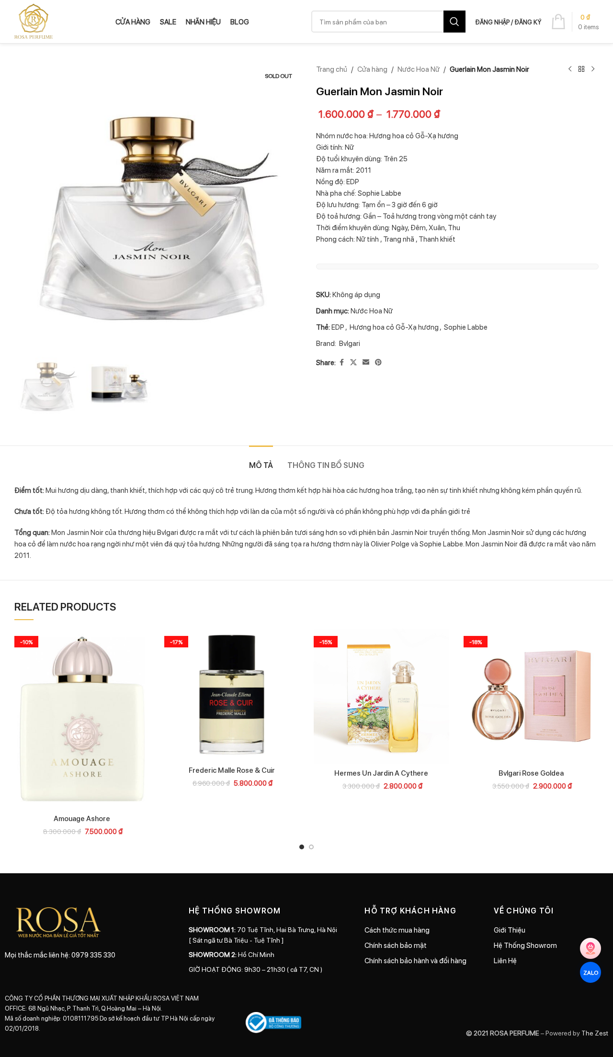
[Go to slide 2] (311, 847)
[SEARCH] (454, 22)
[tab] (261, 460)
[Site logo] (33, 20)
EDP (337, 327)
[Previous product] (570, 69)
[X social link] (353, 362)
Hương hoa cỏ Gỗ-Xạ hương (394, 327)
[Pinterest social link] (378, 362)
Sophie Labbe (466, 327)
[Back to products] (581, 69)
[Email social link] (366, 362)
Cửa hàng (372, 69)
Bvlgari (349, 343)
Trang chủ (331, 69)
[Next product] (593, 69)
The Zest (594, 1032)
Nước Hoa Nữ (418, 69)
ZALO (590, 972)
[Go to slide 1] (301, 847)
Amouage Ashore (82, 818)
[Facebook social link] (341, 362)
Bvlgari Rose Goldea (531, 773)
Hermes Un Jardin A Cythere (381, 773)
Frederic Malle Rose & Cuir (232, 770)
